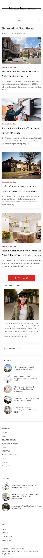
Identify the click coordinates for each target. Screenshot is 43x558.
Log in (4, 529)
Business (4, 432)
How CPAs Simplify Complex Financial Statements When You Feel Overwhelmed (25, 497)
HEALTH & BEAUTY (9, 440)
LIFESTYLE (6, 451)
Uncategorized (6, 466)
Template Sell (6, 554)
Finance (4, 436)
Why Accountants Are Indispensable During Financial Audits (25, 379)
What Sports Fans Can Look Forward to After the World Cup (25, 368)
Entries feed (5, 533)
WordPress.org (6, 540)
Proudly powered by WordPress (12, 551)
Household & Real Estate (9, 67)
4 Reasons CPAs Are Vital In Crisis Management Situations (26, 399)
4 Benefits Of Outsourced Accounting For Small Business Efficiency (25, 410)
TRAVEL (5, 462)
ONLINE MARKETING (9, 455)
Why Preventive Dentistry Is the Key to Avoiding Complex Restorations (25, 389)
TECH (4, 458)
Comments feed (7, 536)
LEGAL (4, 447)
